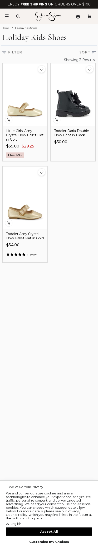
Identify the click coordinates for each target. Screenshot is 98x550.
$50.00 (60, 142)
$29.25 (28, 146)
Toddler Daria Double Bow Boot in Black (71, 133)
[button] (41, 69)
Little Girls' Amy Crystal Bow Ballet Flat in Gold (25, 135)
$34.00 (13, 245)
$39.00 (12, 146)
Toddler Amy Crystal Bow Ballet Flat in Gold (25, 236)
